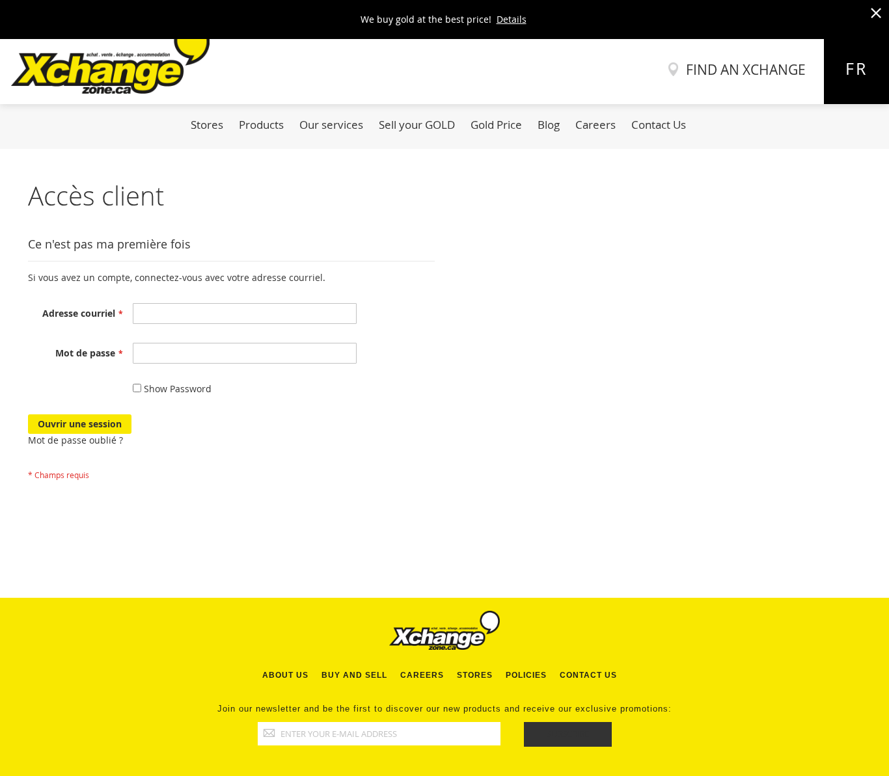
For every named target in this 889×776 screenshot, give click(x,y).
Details (512, 19)
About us (285, 675)
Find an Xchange (746, 69)
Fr (856, 68)
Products (261, 124)
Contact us (588, 675)
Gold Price (496, 124)
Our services (331, 124)
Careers (595, 124)
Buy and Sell (354, 675)
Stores (207, 124)
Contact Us (658, 124)
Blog (549, 124)
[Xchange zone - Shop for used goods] (105, 90)
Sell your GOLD (417, 124)
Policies (526, 675)
